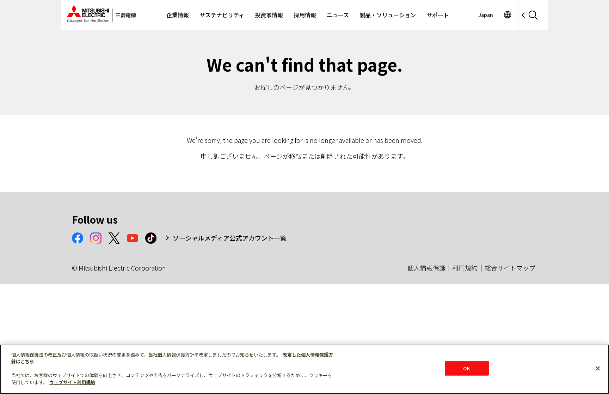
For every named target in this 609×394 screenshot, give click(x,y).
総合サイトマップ (510, 267)
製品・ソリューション (387, 15)
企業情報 (177, 15)
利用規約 (465, 267)
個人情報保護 (426, 267)
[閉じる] (597, 368)
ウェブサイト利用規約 (72, 382)
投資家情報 (269, 15)
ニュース (338, 15)
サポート (437, 15)
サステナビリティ (221, 15)
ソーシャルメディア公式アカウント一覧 (230, 237)
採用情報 (305, 15)
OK (466, 368)
